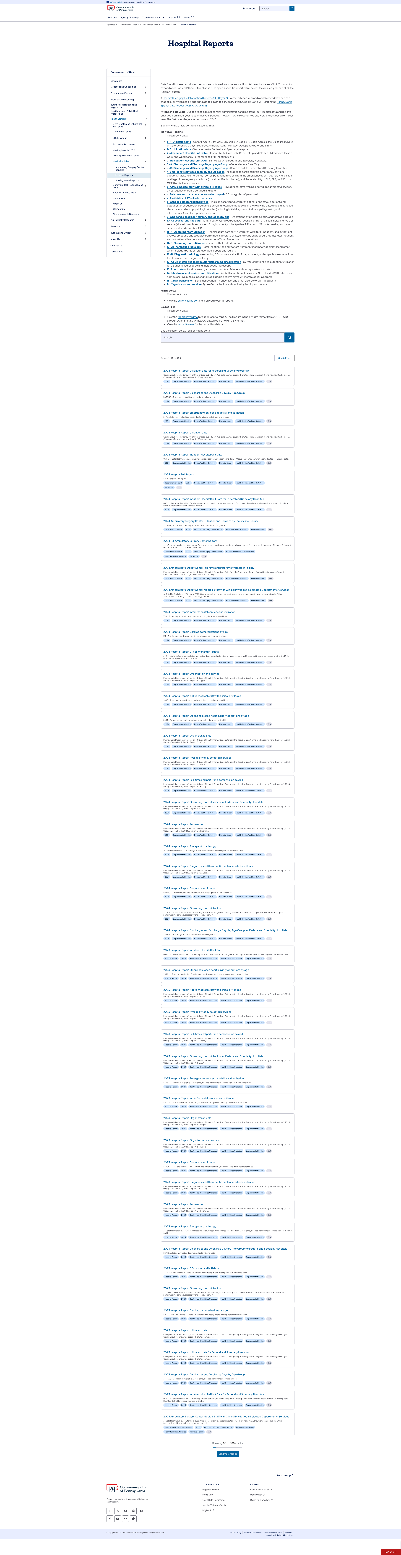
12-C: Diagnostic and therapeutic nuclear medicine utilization (204, 261)
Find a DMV (208, 1494)
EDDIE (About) (120, 138)
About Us (117, 203)
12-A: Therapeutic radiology (184, 246)
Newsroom (116, 80)
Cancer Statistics (122, 131)
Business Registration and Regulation (123, 106)
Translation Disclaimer (273, 1533)
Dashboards (116, 251)
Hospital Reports (124, 175)
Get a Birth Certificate (213, 1500)
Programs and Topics (121, 93)
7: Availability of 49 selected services (189, 198)
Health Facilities (121, 161)
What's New (119, 198)
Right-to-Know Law (260, 1500)
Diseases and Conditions (123, 86)
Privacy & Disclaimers (253, 1533)
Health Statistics (119, 118)
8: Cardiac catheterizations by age (187, 201)
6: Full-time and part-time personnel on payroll (195, 194)
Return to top (284, 1475)
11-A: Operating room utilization (186, 231)
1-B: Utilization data (179, 149)
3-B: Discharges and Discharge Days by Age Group (197, 168)
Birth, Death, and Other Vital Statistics (127, 125)
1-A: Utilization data (179, 141)
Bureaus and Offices (120, 232)
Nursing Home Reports (127, 180)
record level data (188, 316)
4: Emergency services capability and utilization (195, 171)
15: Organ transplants (180, 280)
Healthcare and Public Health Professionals (125, 112)
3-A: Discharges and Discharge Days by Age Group (197, 164)
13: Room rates (176, 269)
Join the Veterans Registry (215, 1505)
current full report (188, 300)
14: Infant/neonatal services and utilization (192, 273)
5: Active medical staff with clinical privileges (194, 186)
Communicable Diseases (126, 214)
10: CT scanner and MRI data (183, 220)
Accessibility (235, 1533)
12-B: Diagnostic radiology (183, 254)
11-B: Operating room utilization (186, 243)
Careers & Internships (261, 1489)
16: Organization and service (184, 284)
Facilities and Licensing (122, 99)
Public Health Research (122, 220)
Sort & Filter (284, 358)
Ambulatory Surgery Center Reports (129, 168)
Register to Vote (210, 1489)
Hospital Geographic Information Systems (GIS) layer (195, 98)
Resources (116, 226)
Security (288, 1533)
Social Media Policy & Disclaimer (279, 1535)
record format (186, 324)
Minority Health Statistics (126, 155)
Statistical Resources (124, 144)
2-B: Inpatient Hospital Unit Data (187, 160)
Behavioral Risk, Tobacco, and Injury (128, 186)
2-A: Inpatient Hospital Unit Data (187, 153)
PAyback (206, 1510)
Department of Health (123, 72)
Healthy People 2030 (124, 150)
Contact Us (119, 208)
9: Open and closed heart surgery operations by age (198, 216)
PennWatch (256, 1494)
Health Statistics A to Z (124, 192)
